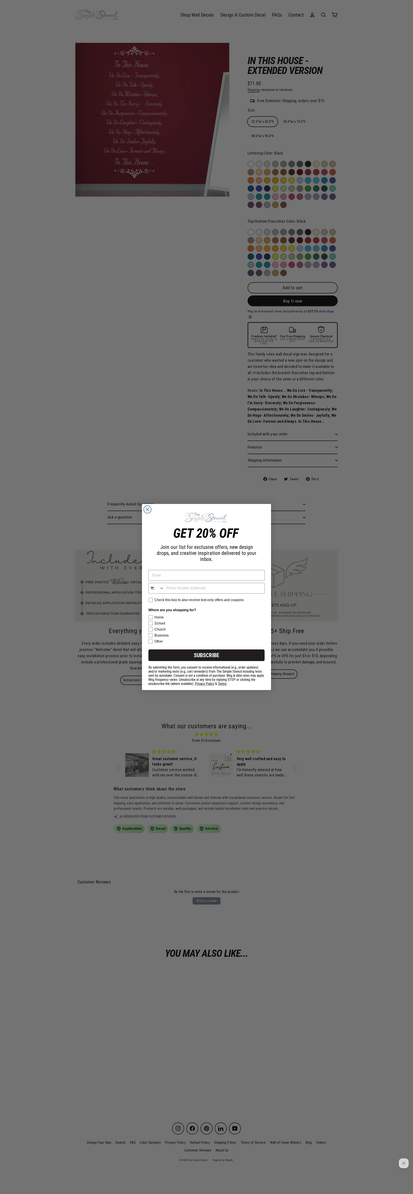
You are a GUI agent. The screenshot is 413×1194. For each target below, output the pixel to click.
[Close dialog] (147, 509)
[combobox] (156, 588)
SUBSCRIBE (206, 655)
